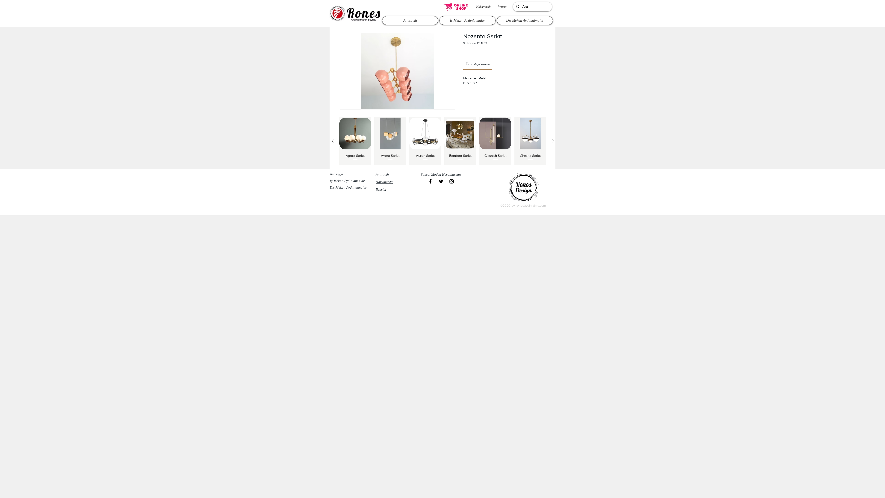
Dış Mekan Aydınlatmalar (348, 187)
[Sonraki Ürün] (553, 141)
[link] (478, 64)
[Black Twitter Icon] (441, 181)
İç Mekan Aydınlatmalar (347, 181)
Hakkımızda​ (483, 7)
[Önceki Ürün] (332, 141)
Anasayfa (336, 174)
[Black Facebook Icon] (430, 181)
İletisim (502, 7)
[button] (442, 174)
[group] (443, 141)
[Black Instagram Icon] (451, 181)
